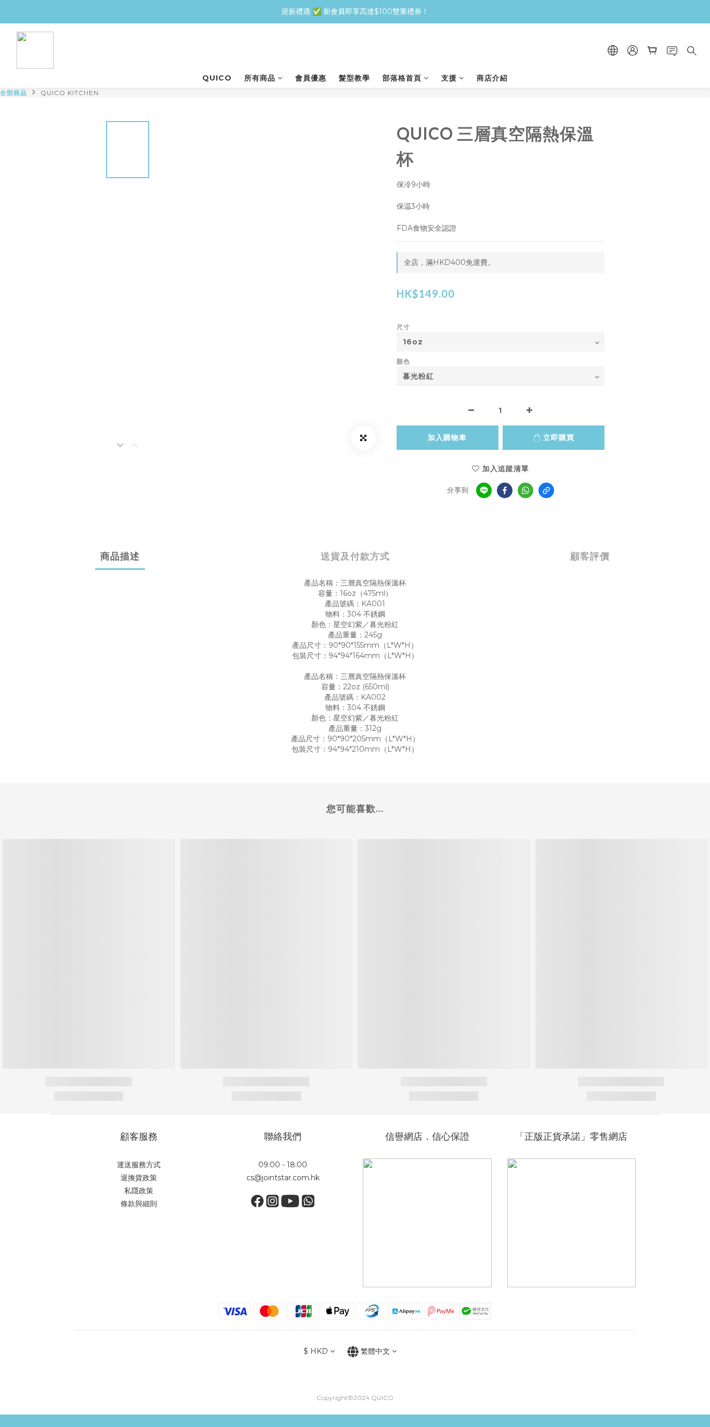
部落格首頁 (402, 78)
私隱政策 (138, 1190)
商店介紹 (492, 78)
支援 (449, 78)
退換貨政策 (139, 1177)
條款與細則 (139, 1203)
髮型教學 (354, 78)
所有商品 (259, 78)
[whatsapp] (525, 490)
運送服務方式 (139, 1164)
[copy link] (546, 490)
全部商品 (13, 93)
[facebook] (504, 490)
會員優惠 (310, 78)
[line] (484, 490)
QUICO (217, 78)
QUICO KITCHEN (70, 93)
